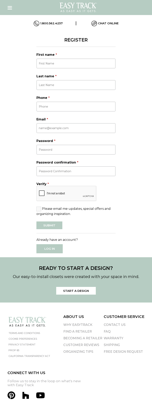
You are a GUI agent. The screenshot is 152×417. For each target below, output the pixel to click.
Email (42, 119)
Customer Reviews (81, 345)
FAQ (107, 331)
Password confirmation (57, 162)
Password (45, 141)
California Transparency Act (29, 356)
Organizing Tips (78, 352)
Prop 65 (14, 350)
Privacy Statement (22, 344)
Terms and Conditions (24, 333)
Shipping (112, 345)
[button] (142, 407)
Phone (43, 98)
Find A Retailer (77, 331)
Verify (42, 184)
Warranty (113, 338)
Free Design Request (123, 352)
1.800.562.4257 (51, 23)
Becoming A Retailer (82, 338)
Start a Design (76, 291)
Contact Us (114, 325)
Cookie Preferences (23, 338)
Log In (49, 249)
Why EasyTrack (77, 325)
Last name (46, 76)
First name (46, 55)
